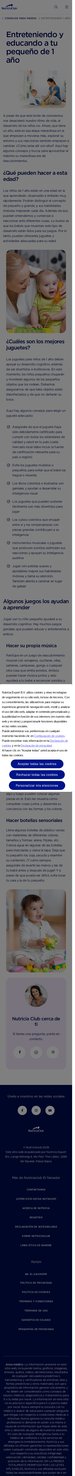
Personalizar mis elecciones (37, 785)
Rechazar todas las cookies (37, 774)
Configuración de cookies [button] (49, 736)
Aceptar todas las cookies (37, 763)
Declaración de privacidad (36, 745)
